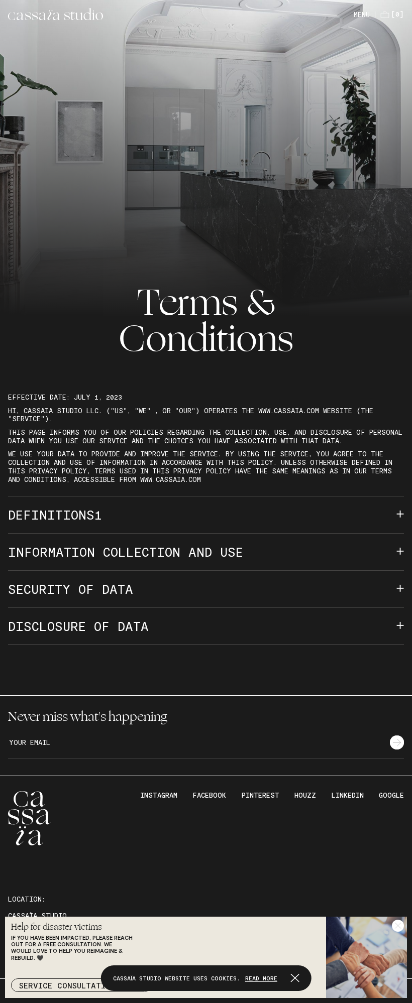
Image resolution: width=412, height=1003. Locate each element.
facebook (209, 795)
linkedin (348, 795)
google (391, 795)
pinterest (260, 795)
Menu (362, 15)
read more (261, 977)
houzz (305, 795)
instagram (158, 795)
